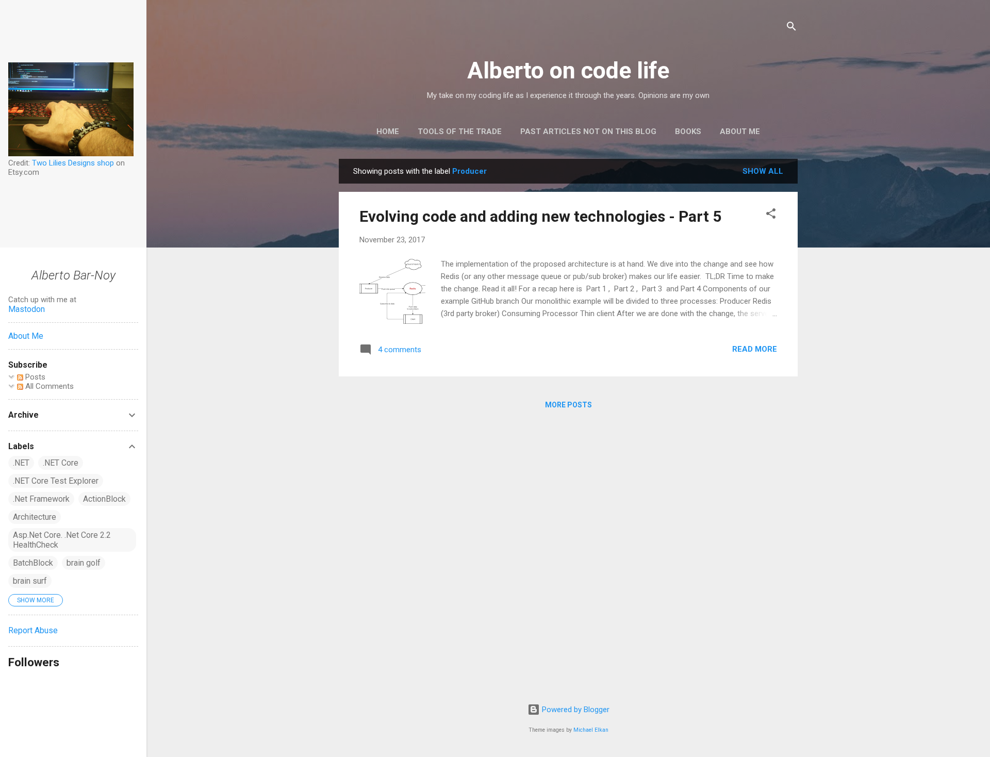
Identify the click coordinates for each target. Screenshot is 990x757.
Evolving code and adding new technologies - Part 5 (540, 216)
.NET (21, 463)
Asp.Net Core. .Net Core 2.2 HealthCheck (62, 540)
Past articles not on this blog (588, 131)
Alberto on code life (568, 70)
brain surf (30, 581)
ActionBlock (104, 499)
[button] (771, 215)
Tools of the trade (460, 131)
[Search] (791, 28)
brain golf (84, 563)
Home (387, 131)
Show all (762, 171)
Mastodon (26, 309)
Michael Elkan (590, 730)
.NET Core (60, 463)
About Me (740, 131)
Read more (754, 349)
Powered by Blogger (574, 709)
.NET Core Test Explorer (55, 481)
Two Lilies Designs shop (73, 163)
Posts (34, 377)
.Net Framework (41, 499)
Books (688, 131)
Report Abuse (33, 630)
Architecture (34, 517)
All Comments (48, 386)
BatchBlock (33, 563)
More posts (568, 405)
